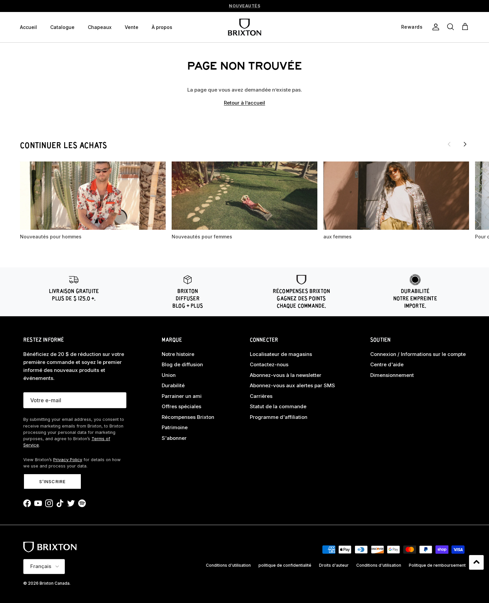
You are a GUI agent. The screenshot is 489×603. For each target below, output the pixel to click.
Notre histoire (178, 354)
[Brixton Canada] (244, 27)
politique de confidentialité (284, 565)
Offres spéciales (181, 406)
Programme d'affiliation (278, 417)
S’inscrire (52, 481)
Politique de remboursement (437, 565)
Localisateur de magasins (281, 354)
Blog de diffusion (182, 364)
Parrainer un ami (182, 396)
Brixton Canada (55, 583)
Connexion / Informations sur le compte (418, 354)
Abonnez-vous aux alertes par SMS (292, 385)
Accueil (28, 27)
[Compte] (434, 27)
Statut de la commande (278, 406)
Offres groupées (244, 7)
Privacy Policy (67, 459)
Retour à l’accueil (244, 103)
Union (169, 375)
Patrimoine (175, 427)
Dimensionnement (392, 375)
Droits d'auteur (334, 565)
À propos (162, 27)
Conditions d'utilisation (228, 565)
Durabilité (173, 385)
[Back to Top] (476, 562)
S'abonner (174, 438)
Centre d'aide (387, 364)
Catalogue (62, 27)
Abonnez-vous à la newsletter (285, 375)
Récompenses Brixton (188, 417)
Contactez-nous (269, 364)
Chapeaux (99, 27)
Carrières (261, 396)
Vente (131, 27)
